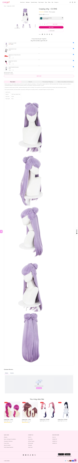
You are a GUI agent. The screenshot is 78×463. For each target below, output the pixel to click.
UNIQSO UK (54, 439)
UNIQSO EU (54, 443)
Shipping (5, 437)
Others (49, 2)
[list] (24, 15)
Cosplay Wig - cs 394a (8, 419)
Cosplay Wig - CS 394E (11, 6)
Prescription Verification (8, 441)
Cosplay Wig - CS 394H (44, 419)
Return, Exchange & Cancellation (10, 439)
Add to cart (55, 24)
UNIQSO (8, 460)
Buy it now (51, 27)
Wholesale (30, 445)
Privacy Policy (6, 443)
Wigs (46, 2)
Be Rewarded (30, 443)
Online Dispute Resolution (8, 447)
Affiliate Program (31, 441)
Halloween (28, 2)
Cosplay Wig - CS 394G (62, 419)
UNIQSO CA (54, 441)
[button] (75, 460)
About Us (54, 437)
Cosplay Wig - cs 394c (26, 419)
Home (5, 6)
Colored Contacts (34, 2)
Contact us (56, 2)
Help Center (30, 447)
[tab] (13, 82)
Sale (52, 2)
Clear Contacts (41, 2)
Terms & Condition (7, 445)
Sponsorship (30, 439)
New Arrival (22, 2)
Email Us (29, 437)
